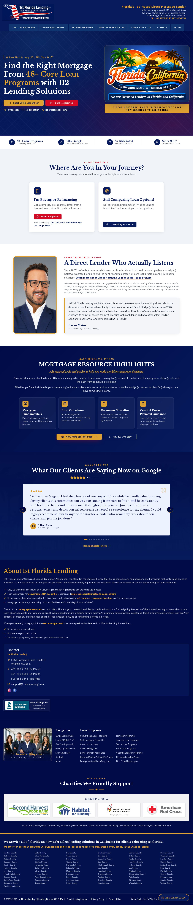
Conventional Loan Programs (93, 736)
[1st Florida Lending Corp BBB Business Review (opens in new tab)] (27, 705)
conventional (34, 594)
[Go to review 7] (101, 539)
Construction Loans (89, 744)
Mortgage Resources (112, 27)
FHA (44, 594)
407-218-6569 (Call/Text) (25, 673)
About (177, 27)
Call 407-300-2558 (122, 436)
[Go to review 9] (106, 539)
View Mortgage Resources (79, 436)
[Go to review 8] (103, 539)
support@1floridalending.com (27, 684)
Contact (162, 27)
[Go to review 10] (108, 539)
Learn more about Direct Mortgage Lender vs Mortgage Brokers (114, 277)
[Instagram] (9, 690)
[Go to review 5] (96, 539)
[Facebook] (15, 690)
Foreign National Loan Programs (95, 761)
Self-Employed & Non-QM (92, 740)
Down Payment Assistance (92, 752)
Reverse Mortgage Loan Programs (96, 757)
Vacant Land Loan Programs (129, 752)
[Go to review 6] (99, 539)
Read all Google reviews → (96, 546)
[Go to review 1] (85, 539)
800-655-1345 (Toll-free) (25, 678)
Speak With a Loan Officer (26, 103)
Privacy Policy (97, 899)
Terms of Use (115, 899)
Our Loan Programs (23, 27)
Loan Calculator (141, 27)
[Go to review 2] (89, 539)
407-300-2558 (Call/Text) (25, 669)
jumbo (54, 594)
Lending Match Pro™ (53, 27)
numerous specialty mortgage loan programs (93, 594)
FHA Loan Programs (125, 736)
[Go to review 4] (94, 539)
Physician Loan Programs (127, 757)
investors (107, 598)
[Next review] (170, 510)
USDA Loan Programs (126, 748)
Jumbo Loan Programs (126, 744)
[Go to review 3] (91, 539)
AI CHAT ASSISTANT (176, 897)
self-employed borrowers (89, 598)
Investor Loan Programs (127, 740)
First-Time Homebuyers (127, 761)
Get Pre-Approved (82, 27)
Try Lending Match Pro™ (122, 224)
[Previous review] (23, 510)
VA (48, 594)
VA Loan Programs (88, 748)
